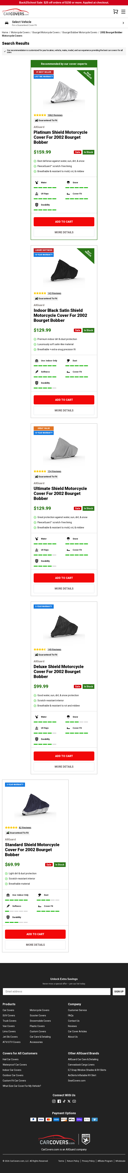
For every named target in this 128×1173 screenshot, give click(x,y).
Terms (61, 1161)
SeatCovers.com (77, 1080)
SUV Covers (9, 1015)
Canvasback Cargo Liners (81, 1064)
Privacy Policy (88, 1161)
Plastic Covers (37, 1026)
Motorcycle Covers (20, 32)
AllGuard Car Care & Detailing (83, 1059)
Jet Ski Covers (10, 1036)
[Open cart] (115, 11)
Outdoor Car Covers (13, 1075)
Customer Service (77, 1010)
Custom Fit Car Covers (14, 1080)
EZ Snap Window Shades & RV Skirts (87, 1070)
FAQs (71, 1015)
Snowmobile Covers (40, 1020)
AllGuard (71, 1149)
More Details (64, 232)
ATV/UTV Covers (11, 1042)
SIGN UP (119, 991)
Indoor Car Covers (12, 1070)
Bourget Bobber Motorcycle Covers (79, 32)
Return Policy (73, 1161)
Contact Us (74, 1020)
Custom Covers (38, 1031)
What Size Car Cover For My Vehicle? (22, 1086)
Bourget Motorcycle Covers (46, 32)
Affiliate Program (105, 1161)
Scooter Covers (38, 1015)
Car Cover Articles (77, 1031)
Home (5, 32)
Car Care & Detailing (40, 1036)
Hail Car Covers (10, 1059)
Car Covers (8, 1010)
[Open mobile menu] (123, 11)
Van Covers (9, 1026)
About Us (73, 1036)
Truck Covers (9, 1020)
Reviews (72, 1026)
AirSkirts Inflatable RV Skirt (82, 1075)
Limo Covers (9, 1031)
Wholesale (120, 1161)
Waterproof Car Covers (15, 1064)
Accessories (36, 1042)
